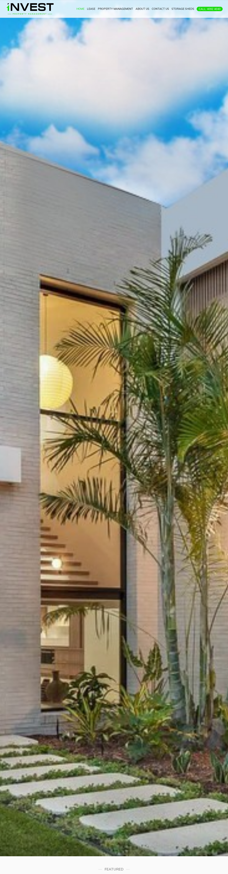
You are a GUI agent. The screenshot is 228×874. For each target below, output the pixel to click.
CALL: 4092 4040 (210, 9)
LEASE (91, 8)
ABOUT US (142, 8)
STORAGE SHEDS (183, 8)
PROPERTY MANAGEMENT (115, 8)
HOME (80, 8)
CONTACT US (160, 8)
